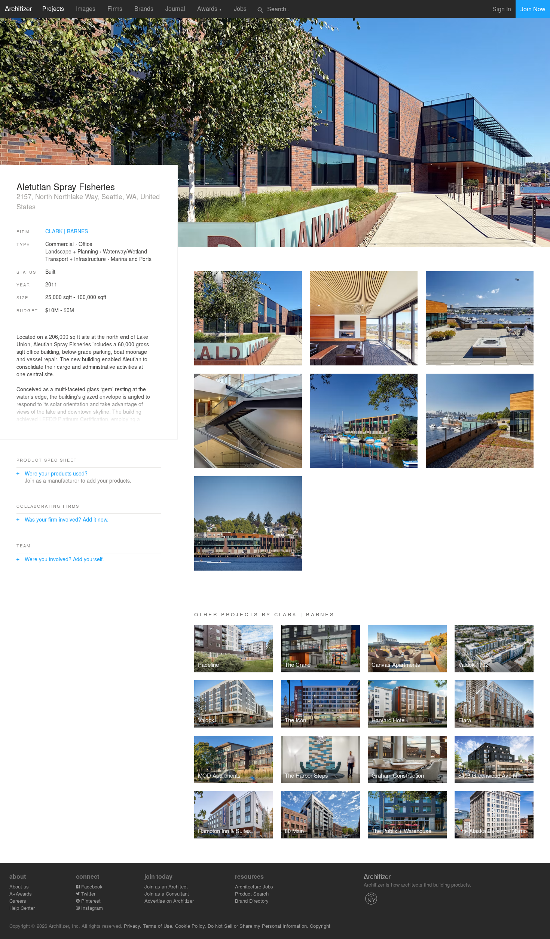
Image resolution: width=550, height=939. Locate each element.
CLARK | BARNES (66, 231)
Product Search (252, 893)
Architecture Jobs (254, 886)
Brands (143, 8)
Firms (114, 8)
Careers (17, 900)
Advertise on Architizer (169, 900)
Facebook (91, 886)
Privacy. (132, 925)
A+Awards (20, 893)
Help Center (22, 907)
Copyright (320, 925)
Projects (53, 8)
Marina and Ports (131, 258)
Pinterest (90, 900)
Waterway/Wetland (125, 251)
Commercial (59, 243)
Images (85, 8)
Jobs (240, 8)
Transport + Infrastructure (75, 258)
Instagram (91, 907)
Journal (175, 8)
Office (85, 243)
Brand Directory (252, 900)
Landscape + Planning (71, 251)
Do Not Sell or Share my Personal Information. (258, 925)
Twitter (87, 893)
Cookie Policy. (190, 925)
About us (19, 886)
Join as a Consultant (166, 893)
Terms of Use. (158, 925)
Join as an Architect (166, 886)
